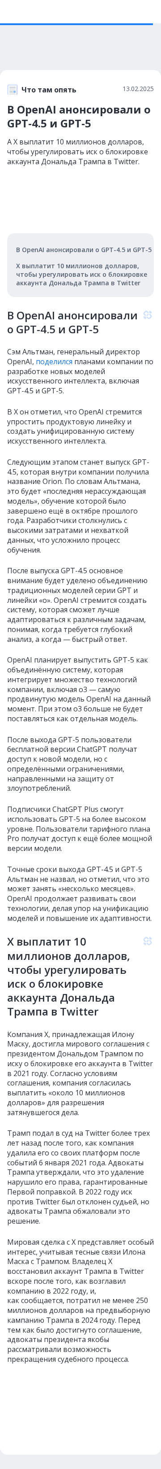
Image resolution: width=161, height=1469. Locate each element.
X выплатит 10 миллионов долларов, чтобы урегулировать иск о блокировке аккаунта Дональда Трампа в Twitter (81, 274)
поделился (53, 361)
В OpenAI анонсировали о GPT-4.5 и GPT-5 (84, 249)
